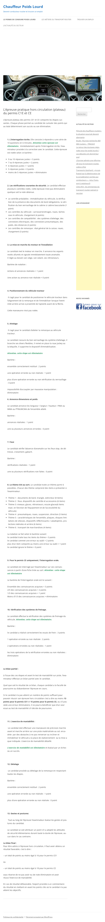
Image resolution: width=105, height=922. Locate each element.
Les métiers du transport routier (56, 19)
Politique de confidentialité (13, 917)
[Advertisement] (52, 51)
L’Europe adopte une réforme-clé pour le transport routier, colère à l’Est (88, 163)
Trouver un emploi (85, 19)
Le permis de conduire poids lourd (19, 19)
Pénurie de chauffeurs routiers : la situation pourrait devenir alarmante (89, 134)
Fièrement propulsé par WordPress (39, 917)
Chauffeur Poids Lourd (23, 6)
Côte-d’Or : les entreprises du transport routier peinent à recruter (88, 190)
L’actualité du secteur (13, 25)
